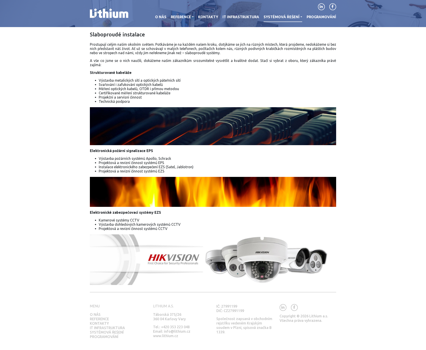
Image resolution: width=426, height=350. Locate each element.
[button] (182, 18)
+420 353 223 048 (175, 327)
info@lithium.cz (177, 331)
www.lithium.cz (165, 336)
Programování (104, 337)
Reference (99, 319)
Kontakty (99, 323)
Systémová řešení (107, 332)
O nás (95, 314)
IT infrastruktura (107, 328)
